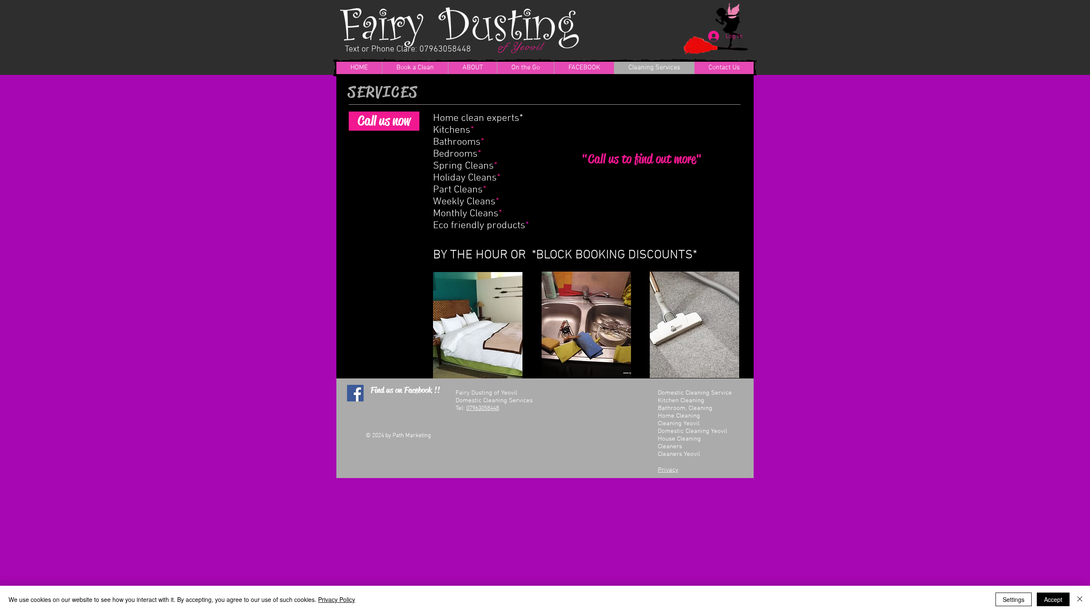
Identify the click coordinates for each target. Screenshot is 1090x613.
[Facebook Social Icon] (355, 393)
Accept (1053, 599)
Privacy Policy (336, 599)
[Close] (1080, 599)
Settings (1013, 599)
